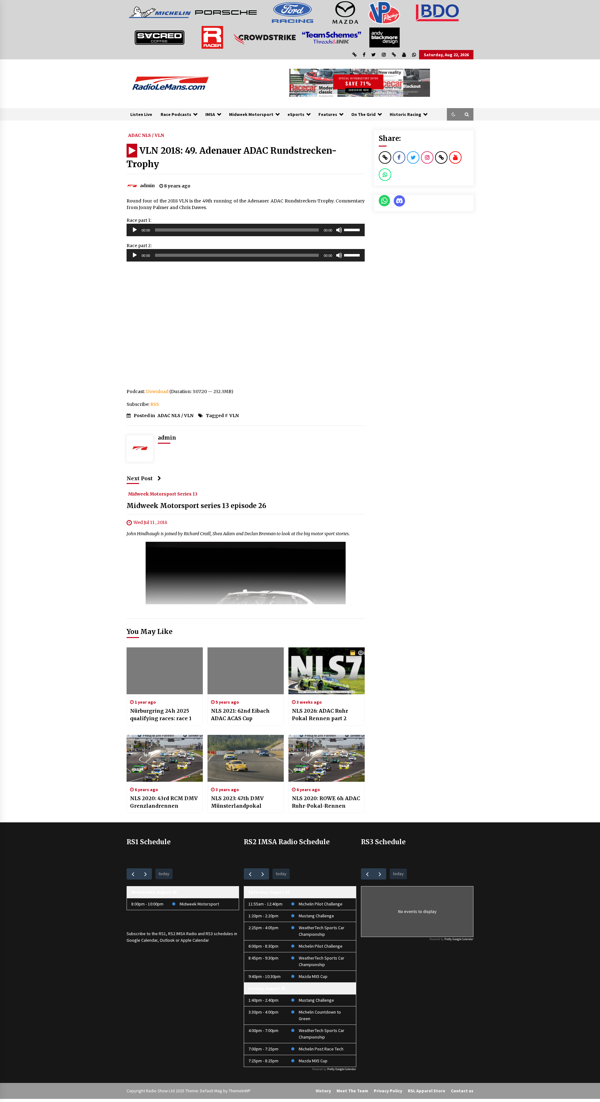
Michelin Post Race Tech (321, 1049)
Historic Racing (405, 114)
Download (157, 391)
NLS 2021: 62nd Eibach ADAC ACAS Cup (240, 714)
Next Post (140, 478)
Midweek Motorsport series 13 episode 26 (196, 505)
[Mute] (339, 230)
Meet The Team (352, 1091)
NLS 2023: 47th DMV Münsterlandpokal (237, 802)
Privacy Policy (388, 1091)
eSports (296, 114)
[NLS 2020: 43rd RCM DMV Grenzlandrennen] (165, 758)
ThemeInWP (240, 1091)
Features (327, 114)
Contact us (462, 1091)
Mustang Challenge (316, 916)
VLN (234, 415)
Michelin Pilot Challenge (320, 904)
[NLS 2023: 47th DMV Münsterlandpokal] (246, 758)
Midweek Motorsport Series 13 (163, 493)
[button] (453, 114)
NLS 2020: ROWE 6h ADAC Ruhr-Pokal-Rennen (326, 802)
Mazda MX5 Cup (313, 976)
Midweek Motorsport (251, 114)
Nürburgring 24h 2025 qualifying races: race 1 (161, 714)
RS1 (162, 933)
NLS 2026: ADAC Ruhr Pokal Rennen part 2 (320, 714)
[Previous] (133, 873)
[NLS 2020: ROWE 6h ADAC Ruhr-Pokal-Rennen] (326, 758)
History (323, 1091)
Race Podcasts (176, 114)
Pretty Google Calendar (341, 1069)
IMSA (210, 114)
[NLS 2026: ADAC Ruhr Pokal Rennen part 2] (326, 670)
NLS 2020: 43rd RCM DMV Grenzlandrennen (164, 802)
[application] (246, 230)
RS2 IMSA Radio (182, 933)
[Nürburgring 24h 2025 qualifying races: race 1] (165, 670)
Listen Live (141, 114)
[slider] (353, 229)
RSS (154, 404)
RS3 (209, 933)
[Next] (145, 873)
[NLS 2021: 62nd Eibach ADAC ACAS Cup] (246, 670)
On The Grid (363, 114)
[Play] (135, 230)
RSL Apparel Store (426, 1091)
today (163, 873)
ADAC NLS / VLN (146, 134)
